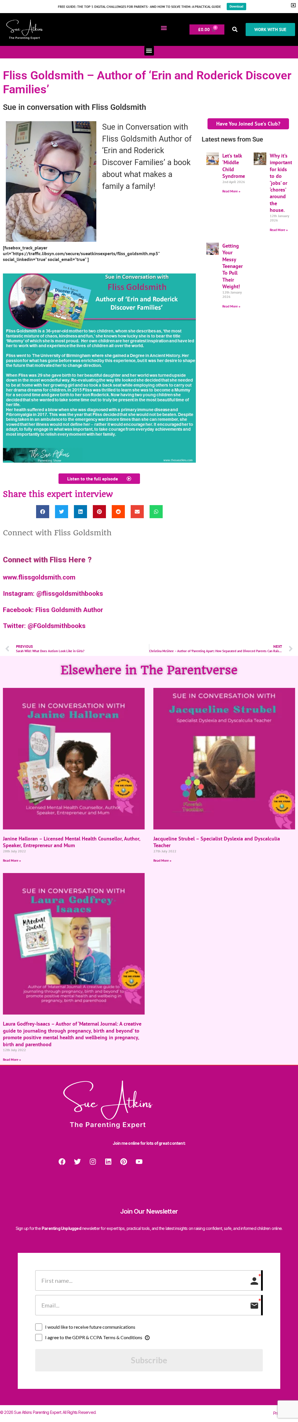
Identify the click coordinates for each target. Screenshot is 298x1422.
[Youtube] (139, 1162)
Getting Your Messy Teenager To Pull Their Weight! (232, 266)
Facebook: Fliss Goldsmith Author (53, 609)
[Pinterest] (124, 1162)
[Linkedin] (108, 1162)
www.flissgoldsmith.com (39, 577)
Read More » (231, 191)
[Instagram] (93, 1162)
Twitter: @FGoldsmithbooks (44, 625)
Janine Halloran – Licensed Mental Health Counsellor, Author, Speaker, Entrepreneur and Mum (71, 842)
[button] (163, 28)
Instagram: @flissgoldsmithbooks (53, 593)
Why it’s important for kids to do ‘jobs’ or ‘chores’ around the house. (281, 182)
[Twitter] (77, 1162)
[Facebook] (62, 1162)
